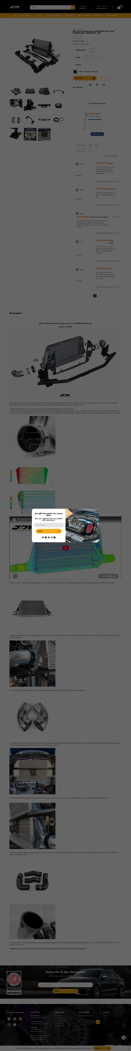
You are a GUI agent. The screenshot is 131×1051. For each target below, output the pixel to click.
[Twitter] (43, 537)
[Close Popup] (96, 511)
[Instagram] (52, 537)
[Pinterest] (49, 537)
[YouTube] (54, 537)
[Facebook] (46, 537)
